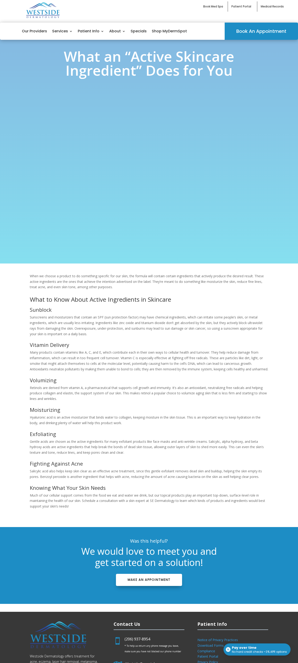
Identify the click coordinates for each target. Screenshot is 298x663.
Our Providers (34, 31)
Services (60, 31)
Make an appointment (149, 579)
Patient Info (88, 31)
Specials (139, 31)
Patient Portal (207, 656)
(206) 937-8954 (137, 639)
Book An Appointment (261, 31)
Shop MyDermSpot (169, 31)
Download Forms (210, 645)
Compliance (206, 651)
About (115, 31)
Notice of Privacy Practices (217, 640)
